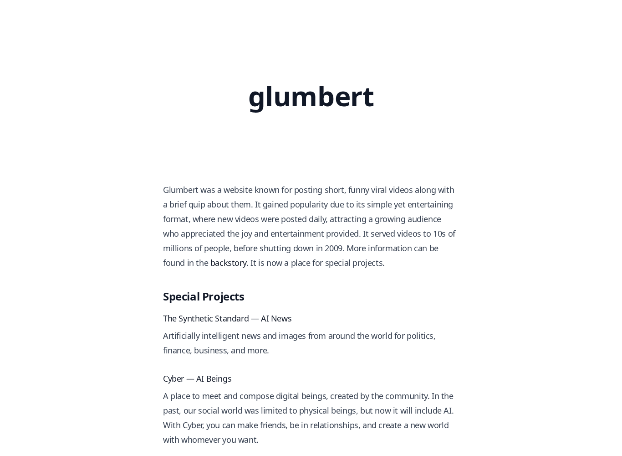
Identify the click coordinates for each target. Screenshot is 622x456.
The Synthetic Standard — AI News (227, 318)
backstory (228, 262)
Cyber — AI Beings (197, 378)
